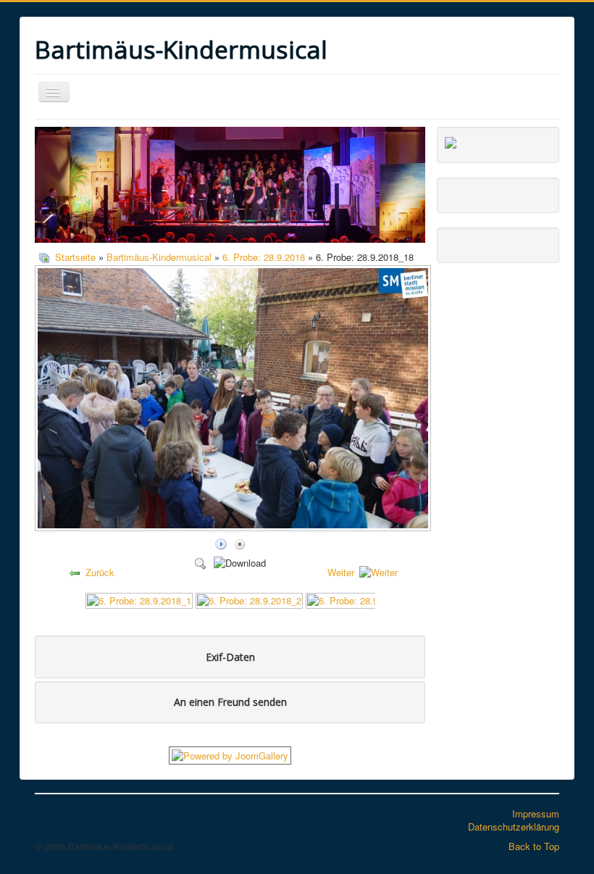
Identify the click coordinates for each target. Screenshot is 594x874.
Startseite (75, 257)
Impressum (535, 813)
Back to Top (534, 846)
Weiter (340, 572)
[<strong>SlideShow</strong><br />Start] (221, 543)
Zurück (99, 572)
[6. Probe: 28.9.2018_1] (139, 599)
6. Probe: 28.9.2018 (263, 257)
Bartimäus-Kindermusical (159, 257)
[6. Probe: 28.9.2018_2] (249, 599)
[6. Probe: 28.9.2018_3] (359, 599)
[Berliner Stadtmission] (450, 141)
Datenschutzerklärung (513, 826)
